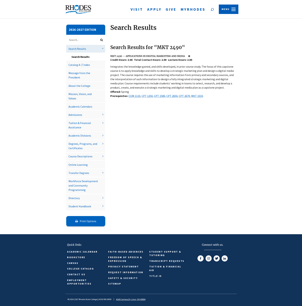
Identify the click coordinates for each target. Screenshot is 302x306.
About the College (79, 86)
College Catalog (80, 268)
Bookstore (76, 257)
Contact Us (76, 274)
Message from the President (79, 75)
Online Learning (78, 164)
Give (171, 9)
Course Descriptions (80, 156)
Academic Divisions (80, 135)
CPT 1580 (159, 96)
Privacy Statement (123, 266)
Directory (74, 198)
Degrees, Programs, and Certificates (83, 146)
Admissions (75, 114)
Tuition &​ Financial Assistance (80, 125)
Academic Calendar (82, 251)
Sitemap (114, 283)
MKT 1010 (197, 96)
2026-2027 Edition (82, 30)
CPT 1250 (147, 96)
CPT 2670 (184, 96)
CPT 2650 (172, 96)
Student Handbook (80, 206)
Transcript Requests (166, 261)
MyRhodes (193, 9)
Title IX (155, 276)
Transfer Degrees (79, 173)
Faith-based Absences (125, 251)
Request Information (125, 272)
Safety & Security (123, 278)
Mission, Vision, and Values (80, 96)
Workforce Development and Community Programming (83, 185)
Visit (137, 9)
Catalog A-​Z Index (79, 65)
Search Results (77, 48)
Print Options (87, 221)
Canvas (72, 263)
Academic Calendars (80, 106)
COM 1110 (134, 96)
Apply (154, 9)
